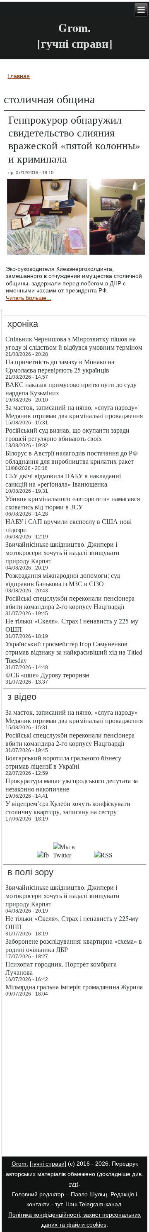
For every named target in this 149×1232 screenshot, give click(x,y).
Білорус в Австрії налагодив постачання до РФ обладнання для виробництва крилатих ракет (71, 456)
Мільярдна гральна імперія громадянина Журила (74, 986)
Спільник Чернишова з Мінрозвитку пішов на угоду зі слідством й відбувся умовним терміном (73, 342)
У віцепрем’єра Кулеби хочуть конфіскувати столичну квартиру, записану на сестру (67, 807)
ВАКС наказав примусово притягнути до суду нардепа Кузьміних (71, 388)
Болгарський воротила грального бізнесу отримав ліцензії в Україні (63, 761)
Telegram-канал (100, 1204)
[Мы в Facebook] (42, 854)
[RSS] (103, 854)
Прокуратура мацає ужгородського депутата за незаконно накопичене (71, 784)
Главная (18, 76)
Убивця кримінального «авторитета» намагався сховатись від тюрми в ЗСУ (72, 502)
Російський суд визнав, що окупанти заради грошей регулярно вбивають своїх (67, 434)
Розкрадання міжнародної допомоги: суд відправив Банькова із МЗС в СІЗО (62, 579)
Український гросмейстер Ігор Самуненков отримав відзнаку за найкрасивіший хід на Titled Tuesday (73, 652)
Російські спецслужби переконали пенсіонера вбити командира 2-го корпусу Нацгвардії (70, 602)
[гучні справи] (48, 1163)
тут (73, 1184)
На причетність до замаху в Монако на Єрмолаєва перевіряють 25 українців (59, 365)
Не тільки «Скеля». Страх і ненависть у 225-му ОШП (71, 624)
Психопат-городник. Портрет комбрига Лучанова (61, 967)
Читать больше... (28, 298)
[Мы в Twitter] (71, 854)
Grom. (74, 27)
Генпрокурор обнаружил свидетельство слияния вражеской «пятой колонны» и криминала (74, 139)
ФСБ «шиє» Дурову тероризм (47, 674)
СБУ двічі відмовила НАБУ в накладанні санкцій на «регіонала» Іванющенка (63, 479)
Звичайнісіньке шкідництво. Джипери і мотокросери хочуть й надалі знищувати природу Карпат (62, 552)
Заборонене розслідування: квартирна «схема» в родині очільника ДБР (73, 945)
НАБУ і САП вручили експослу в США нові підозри (68, 525)
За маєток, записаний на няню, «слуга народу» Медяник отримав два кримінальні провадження (74, 411)
